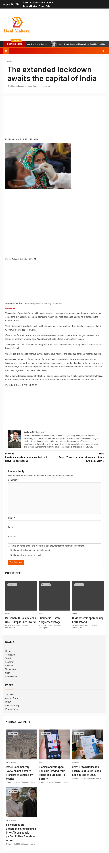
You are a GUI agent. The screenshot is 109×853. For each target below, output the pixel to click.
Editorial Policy (30, 6)
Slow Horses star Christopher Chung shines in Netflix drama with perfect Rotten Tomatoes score (21, 832)
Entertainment (11, 676)
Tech (41, 762)
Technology (10, 669)
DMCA (50, 2)
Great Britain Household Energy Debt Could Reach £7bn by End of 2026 (75, 44)
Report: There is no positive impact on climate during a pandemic (81, 457)
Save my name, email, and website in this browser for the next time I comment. (47, 546)
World (9, 62)
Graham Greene (29, 782)
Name (11, 518)
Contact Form (39, 2)
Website (12, 536)
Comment (13, 480)
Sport (7, 673)
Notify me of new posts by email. (25, 555)
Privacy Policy (45, 6)
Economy (9, 662)
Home (8, 651)
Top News (10, 655)
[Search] (103, 50)
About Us (27, 2)
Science (9, 665)
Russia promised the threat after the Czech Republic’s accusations (26, 457)
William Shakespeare (18, 86)
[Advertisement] (54, 117)
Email (11, 527)
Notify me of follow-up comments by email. (30, 550)
